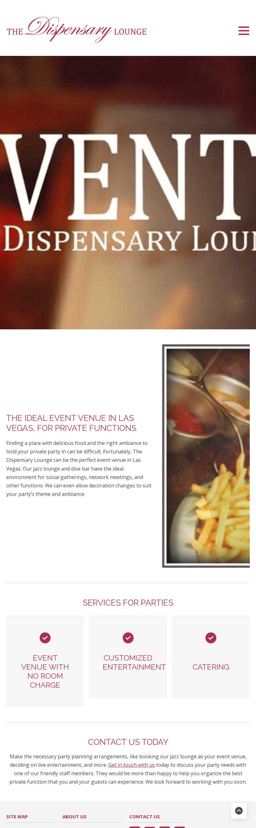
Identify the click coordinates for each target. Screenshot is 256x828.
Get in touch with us (131, 764)
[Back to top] (239, 811)
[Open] (244, 30)
